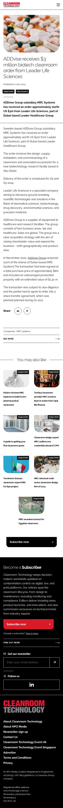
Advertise (9, 752)
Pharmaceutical (22, 91)
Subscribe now (19, 542)
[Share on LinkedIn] (18, 310)
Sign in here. (32, 633)
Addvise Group (37, 258)
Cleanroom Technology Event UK (25, 742)
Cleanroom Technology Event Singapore (29, 747)
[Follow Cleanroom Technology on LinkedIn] (31, 685)
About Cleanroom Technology (22, 721)
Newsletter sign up (15, 731)
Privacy (8, 763)
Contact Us (10, 737)
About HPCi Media (15, 726)
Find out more (11, 642)
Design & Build (8, 91)
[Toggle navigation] (58, 4)
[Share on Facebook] (27, 310)
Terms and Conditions (17, 757)
